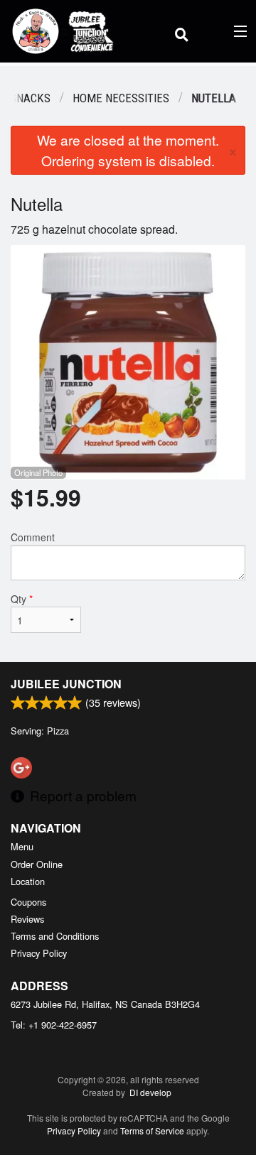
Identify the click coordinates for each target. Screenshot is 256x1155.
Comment (33, 537)
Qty (22, 599)
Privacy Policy (39, 953)
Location (28, 881)
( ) (218, 30)
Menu (22, 846)
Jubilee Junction (66, 684)
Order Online (37, 864)
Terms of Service (152, 1130)
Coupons (28, 902)
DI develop (150, 1092)
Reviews (27, 919)
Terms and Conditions (55, 936)
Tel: (54, 1024)
